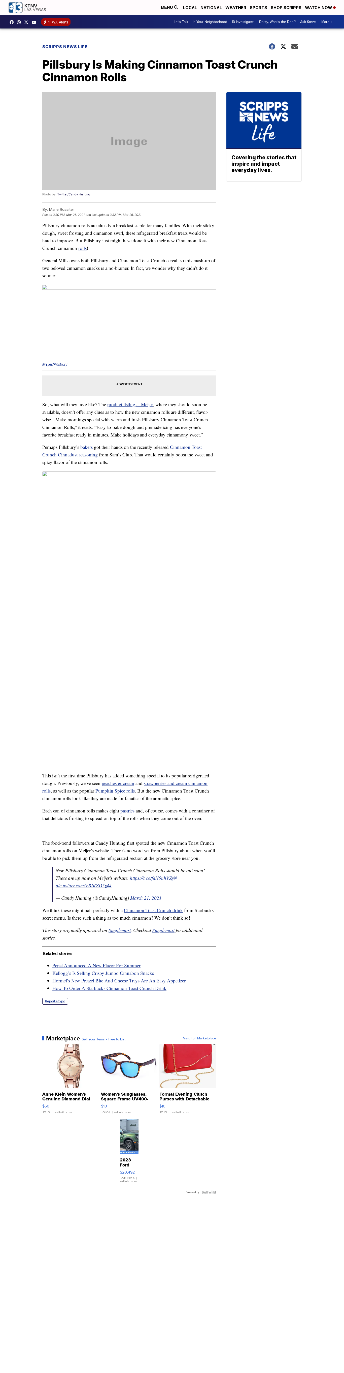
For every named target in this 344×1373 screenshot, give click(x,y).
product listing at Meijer (130, 404)
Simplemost (120, 930)
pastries (127, 810)
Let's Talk (181, 21)
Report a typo (55, 1001)
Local (190, 7)
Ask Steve (308, 21)
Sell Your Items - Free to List (103, 1039)
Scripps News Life (65, 46)
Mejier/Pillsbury (54, 364)
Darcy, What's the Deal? (277, 21)
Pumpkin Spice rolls (115, 790)
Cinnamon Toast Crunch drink (153, 910)
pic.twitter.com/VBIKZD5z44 (84, 885)
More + (326, 21)
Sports (258, 7)
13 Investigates (243, 21)
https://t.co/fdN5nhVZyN (153, 878)
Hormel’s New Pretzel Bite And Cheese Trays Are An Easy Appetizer (119, 980)
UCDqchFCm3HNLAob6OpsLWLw (35, 22)
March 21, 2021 (146, 898)
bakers (86, 447)
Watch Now (319, 7)
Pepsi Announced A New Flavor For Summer (96, 965)
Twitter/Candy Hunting (73, 194)
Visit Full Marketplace (199, 1038)
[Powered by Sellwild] (208, 1192)
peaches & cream (118, 783)
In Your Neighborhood (210, 21)
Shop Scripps (286, 7)
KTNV (27, 22)
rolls (82, 248)
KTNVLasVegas (13, 22)
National (211, 7)
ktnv (20, 22)
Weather (235, 7)
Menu (167, 7)
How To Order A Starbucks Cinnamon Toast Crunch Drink (109, 988)
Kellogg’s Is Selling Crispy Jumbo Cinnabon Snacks (103, 973)
